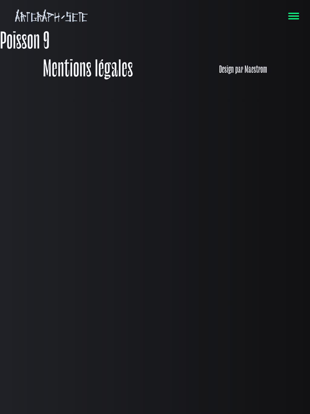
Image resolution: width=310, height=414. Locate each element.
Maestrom (256, 70)
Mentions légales (88, 70)
